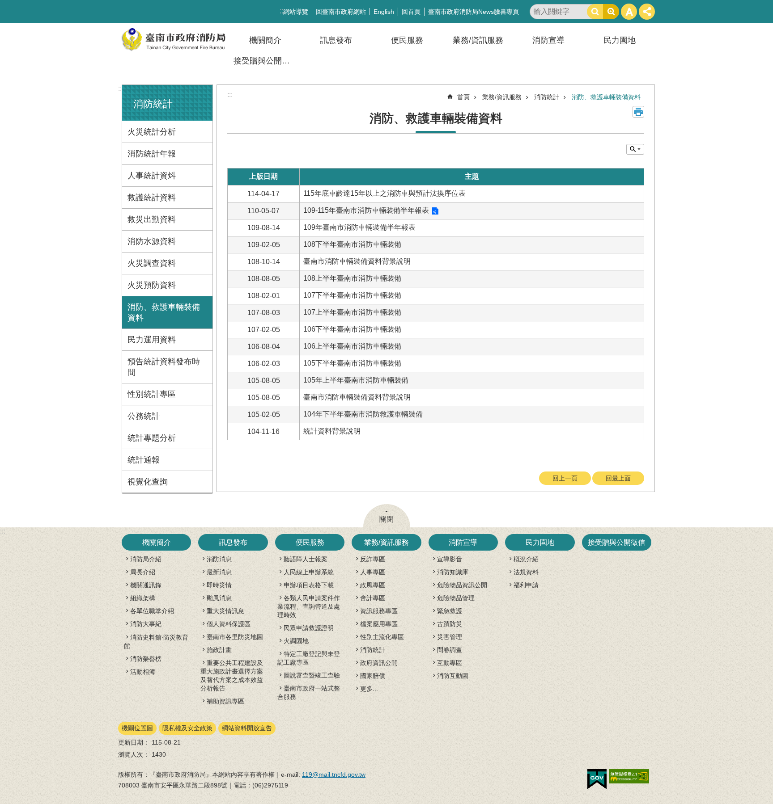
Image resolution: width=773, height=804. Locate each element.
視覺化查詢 (147, 481)
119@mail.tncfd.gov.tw (333, 774)
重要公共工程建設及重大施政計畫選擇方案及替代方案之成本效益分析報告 (231, 675)
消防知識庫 (452, 572)
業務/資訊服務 (478, 40)
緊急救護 (449, 611)
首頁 (463, 97)
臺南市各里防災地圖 (235, 636)
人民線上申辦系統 (309, 572)
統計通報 (143, 459)
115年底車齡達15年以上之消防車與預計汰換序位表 (384, 193)
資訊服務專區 (379, 611)
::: (120, 88)
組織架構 (142, 598)
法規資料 (526, 572)
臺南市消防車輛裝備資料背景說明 (357, 261)
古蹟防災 (449, 623)
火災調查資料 (151, 263)
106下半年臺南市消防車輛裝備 (352, 329)
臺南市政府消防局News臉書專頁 (473, 11)
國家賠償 (372, 675)
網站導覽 (295, 11)
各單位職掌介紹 (152, 611)
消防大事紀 (145, 623)
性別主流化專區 (382, 636)
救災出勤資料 (151, 219)
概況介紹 (526, 559)
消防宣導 (548, 40)
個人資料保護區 (229, 623)
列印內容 (638, 112)
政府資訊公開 (379, 662)
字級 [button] (629, 12)
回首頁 (411, 11)
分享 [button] (647, 12)
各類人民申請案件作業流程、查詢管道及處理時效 (308, 606)
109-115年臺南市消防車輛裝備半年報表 (366, 210)
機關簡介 (265, 40)
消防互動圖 (452, 675)
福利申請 (526, 585)
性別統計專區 (151, 394)
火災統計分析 (151, 131)
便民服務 (407, 40)
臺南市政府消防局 (174, 39)
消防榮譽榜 (145, 658)
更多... (369, 688)
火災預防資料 (151, 285)
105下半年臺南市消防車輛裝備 (352, 363)
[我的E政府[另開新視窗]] (597, 779)
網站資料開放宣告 (247, 728)
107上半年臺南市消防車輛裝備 (352, 312)
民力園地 (619, 40)
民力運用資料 (151, 339)
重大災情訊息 (225, 611)
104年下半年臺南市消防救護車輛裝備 (363, 414)
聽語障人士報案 (305, 559)
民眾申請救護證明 (309, 627)
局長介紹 (142, 572)
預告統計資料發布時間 (163, 367)
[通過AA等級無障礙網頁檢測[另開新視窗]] (629, 776)
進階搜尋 (611, 11)
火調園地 (296, 640)
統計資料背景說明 (332, 431)
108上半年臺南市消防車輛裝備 (352, 278)
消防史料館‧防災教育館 (156, 641)
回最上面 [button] (618, 478)
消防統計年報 (151, 153)
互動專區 (449, 662)
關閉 (386, 519)
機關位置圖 (137, 728)
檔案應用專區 (379, 623)
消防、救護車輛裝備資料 (163, 312)
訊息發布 (336, 40)
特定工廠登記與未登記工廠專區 (308, 658)
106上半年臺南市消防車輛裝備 (352, 346)
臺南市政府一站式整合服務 (308, 692)
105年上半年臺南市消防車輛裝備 (355, 380)
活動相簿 (142, 671)
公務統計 (143, 416)
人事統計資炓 (151, 175)
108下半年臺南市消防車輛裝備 (352, 244)
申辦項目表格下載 (309, 585)
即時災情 (219, 585)
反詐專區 (372, 559)
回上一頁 (565, 478)
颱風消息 (219, 598)
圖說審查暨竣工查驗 (312, 675)
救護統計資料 (151, 197)
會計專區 (372, 598)
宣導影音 (449, 559)
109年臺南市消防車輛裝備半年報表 (359, 227)
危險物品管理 (456, 598)
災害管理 (449, 636)
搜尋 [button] (595, 11)
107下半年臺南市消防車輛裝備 (352, 295)
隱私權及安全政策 (187, 728)
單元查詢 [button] (635, 149)
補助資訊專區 (225, 701)
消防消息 (219, 559)
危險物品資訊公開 (462, 585)
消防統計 (546, 97)
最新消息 (219, 572)
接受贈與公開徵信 (266, 60)
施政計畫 (219, 649)
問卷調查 (449, 649)
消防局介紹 (145, 559)
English (384, 11)
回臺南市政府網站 (341, 11)
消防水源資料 (151, 241)
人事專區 (372, 572)
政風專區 (372, 585)
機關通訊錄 (145, 585)
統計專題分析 (151, 438)
